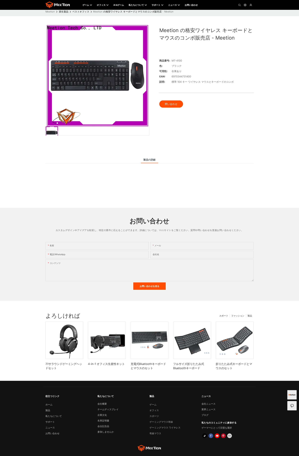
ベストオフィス (80, 11)
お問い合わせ (52, 433)
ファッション (237, 315)
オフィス (154, 410)
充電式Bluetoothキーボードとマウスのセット (148, 366)
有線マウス (155, 433)
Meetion (50, 11)
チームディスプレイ (108, 409)
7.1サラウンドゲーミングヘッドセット (63, 366)
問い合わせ (171, 104)
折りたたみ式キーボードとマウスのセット (234, 366)
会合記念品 (103, 426)
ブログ (205, 414)
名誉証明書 (103, 420)
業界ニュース (209, 409)
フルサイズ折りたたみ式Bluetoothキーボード (188, 366)
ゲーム (153, 404)
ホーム (48, 404)
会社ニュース (209, 403)
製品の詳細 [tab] (149, 159)
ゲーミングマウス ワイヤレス (165, 427)
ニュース (50, 427)
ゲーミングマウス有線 (161, 421)
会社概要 (102, 403)
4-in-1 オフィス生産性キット (106, 364)
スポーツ (223, 315)
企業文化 (102, 414)
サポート (50, 421)
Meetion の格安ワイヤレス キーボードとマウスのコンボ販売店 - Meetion (133, 11)
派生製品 (64, 11)
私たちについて (53, 416)
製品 (250, 315)
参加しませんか (105, 431)
